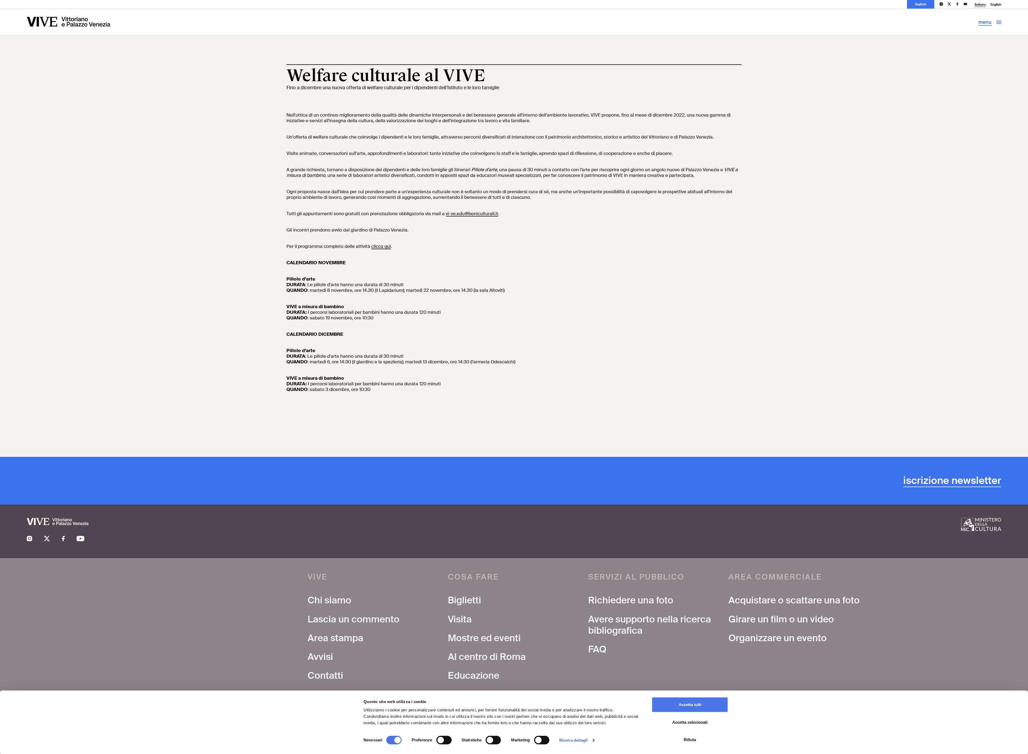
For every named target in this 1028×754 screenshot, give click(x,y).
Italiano (980, 4)
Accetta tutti (690, 704)
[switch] (444, 740)
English (996, 4)
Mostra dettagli (573, 740)
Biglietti (920, 4)
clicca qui (381, 246)
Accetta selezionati (690, 722)
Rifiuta (690, 739)
